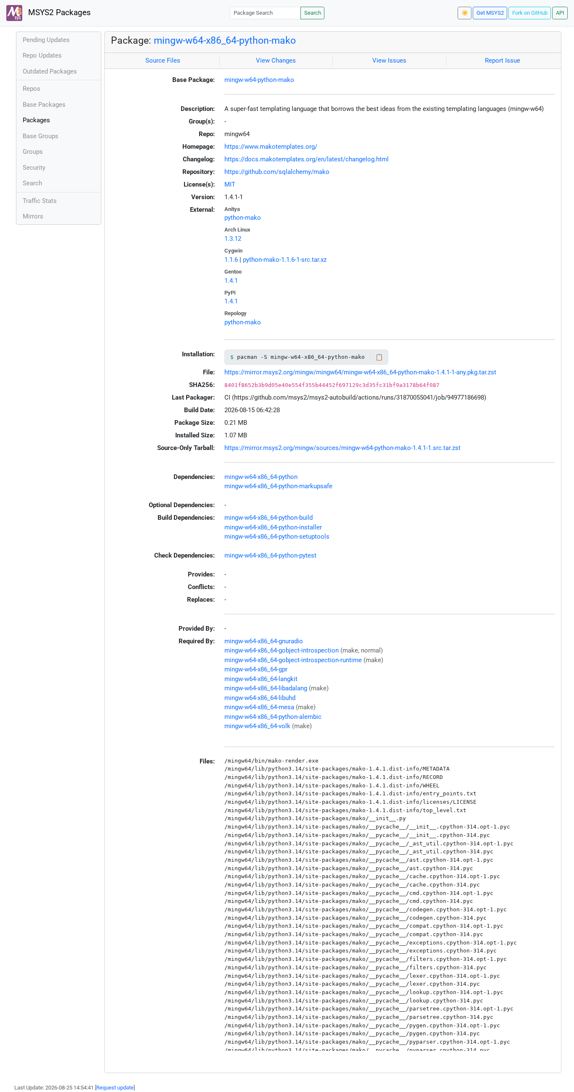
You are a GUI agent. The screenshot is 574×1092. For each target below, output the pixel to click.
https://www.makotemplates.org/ (270, 146)
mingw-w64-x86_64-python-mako (225, 40)
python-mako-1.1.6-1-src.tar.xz (284, 259)
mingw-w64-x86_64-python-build (268, 517)
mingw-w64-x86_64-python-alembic (272, 717)
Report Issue (502, 60)
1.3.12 (232, 238)
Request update (115, 1087)
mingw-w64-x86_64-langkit (261, 679)
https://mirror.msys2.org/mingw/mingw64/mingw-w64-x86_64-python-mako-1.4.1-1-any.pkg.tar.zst (360, 372)
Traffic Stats (40, 201)
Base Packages (44, 104)
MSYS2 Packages (58, 12)
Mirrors (33, 216)
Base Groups (40, 136)
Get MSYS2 (490, 13)
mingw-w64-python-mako (259, 80)
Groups (33, 151)
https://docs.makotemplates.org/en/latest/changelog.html (306, 159)
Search (312, 13)
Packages (36, 120)
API (560, 13)
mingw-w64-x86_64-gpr (255, 669)
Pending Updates (46, 40)
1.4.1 (231, 280)
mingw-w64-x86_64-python (261, 477)
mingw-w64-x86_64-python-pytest (270, 555)
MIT (229, 184)
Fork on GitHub (530, 13)
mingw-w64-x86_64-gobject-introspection (281, 650)
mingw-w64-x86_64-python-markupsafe (278, 486)
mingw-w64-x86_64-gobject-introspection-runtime (293, 660)
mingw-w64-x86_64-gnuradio (263, 641)
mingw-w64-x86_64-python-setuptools (276, 536)
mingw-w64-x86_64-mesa (259, 707)
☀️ (464, 13)
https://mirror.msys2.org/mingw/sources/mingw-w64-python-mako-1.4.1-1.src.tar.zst (342, 448)
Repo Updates (42, 55)
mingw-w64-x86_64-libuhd (259, 698)
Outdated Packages (50, 71)
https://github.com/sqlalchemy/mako (276, 172)
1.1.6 (231, 259)
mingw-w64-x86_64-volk (257, 726)
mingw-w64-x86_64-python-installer (273, 527)
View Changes (276, 60)
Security (34, 167)
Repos (31, 88)
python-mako (242, 217)
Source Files (162, 60)
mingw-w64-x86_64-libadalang (265, 688)
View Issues (389, 60)
